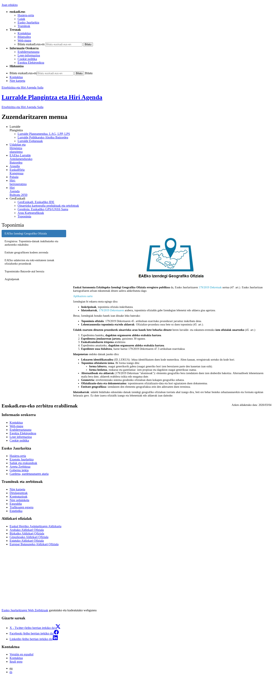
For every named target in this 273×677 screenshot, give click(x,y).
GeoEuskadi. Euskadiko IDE (36, 202)
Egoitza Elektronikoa (31, 62)
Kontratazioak (18, 496)
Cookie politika (27, 59)
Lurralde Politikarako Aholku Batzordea (43, 137)
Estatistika (16, 511)
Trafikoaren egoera (21, 507)
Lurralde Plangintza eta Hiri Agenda (52, 97)
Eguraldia (16, 503)
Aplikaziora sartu (83, 296)
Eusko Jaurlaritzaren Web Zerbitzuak (25, 610)
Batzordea (21, 159)
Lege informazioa (21, 437)
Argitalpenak (12, 279)
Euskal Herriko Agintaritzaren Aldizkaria (35, 526)
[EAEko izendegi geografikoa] (170, 258)
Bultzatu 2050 (18, 191)
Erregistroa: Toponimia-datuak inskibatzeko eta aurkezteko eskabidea (31, 243)
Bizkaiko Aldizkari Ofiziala (27, 533)
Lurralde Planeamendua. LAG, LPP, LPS (44, 133)
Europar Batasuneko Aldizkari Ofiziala (34, 544)
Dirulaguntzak (19, 493)
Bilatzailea (24, 37)
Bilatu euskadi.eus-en (31, 44)
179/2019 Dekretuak (210, 287)
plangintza (18, 148)
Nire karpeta (17, 80)
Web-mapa (24, 40)
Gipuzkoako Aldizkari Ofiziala (29, 537)
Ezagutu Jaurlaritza (22, 459)
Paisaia (14, 177)
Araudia (15, 166)
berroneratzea (18, 182)
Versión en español (21, 654)
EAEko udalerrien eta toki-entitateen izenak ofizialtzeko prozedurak (29, 262)
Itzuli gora (16, 661)
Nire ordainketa (19, 500)
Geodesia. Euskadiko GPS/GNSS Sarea (43, 209)
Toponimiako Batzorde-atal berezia (24, 271)
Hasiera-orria (26, 15)
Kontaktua (24, 33)
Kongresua (17, 171)
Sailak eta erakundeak (23, 463)
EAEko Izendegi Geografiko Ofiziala (26, 233)
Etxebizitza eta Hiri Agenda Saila (22, 87)
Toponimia (24, 216)
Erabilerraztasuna (28, 51)
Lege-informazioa (29, 55)
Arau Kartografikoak (31, 212)
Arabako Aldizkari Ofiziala (27, 530)
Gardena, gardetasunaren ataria (29, 473)
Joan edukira (10, 5)
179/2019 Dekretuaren (111, 310)
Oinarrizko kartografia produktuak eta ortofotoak (48, 205)
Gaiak (21, 19)
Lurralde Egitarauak (30, 141)
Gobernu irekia (19, 470)
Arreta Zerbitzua (20, 466)
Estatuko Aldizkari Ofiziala (27, 540)
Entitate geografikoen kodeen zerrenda (26, 252)
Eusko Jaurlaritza (28, 22)
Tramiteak (24, 26)
